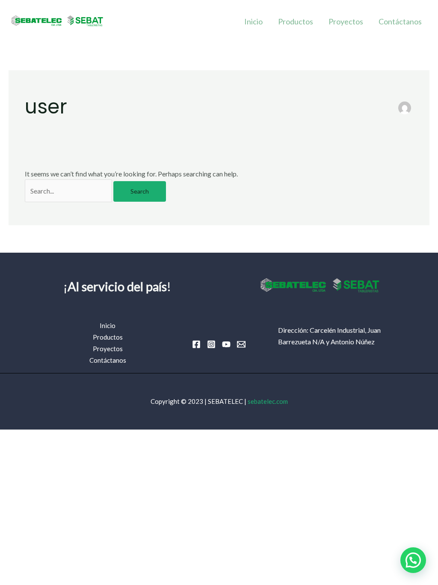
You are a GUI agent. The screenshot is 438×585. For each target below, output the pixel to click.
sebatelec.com (268, 401)
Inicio (253, 21)
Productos (295, 21)
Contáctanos (400, 21)
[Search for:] (69, 191)
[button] (413, 560)
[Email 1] (241, 344)
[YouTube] (226, 344)
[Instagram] (211, 344)
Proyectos (345, 21)
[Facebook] (196, 344)
